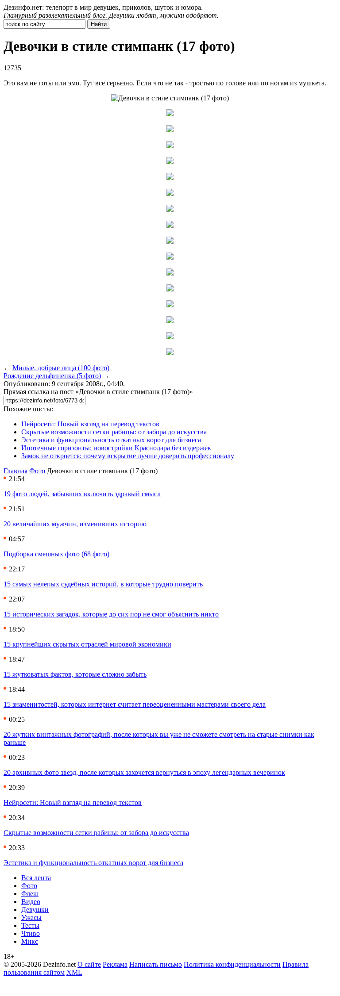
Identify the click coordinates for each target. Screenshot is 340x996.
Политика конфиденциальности (232, 964)
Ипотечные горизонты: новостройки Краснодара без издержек (116, 448)
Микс (29, 941)
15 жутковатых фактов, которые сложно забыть (75, 674)
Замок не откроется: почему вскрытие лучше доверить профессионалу (127, 456)
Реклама (115, 964)
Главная (15, 471)
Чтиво (30, 933)
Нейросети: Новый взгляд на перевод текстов (90, 424)
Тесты (30, 925)
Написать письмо (155, 964)
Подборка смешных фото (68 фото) (56, 554)
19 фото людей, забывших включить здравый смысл (82, 494)
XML (74, 972)
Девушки (35, 909)
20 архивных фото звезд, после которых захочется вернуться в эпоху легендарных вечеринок (144, 772)
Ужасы (31, 917)
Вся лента (36, 877)
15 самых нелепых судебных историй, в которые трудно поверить (103, 584)
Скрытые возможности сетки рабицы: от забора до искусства (114, 432)
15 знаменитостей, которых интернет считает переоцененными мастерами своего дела (135, 704)
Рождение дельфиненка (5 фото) (52, 375)
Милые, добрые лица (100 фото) (60, 368)
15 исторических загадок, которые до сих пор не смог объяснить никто (111, 614)
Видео (30, 901)
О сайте (89, 964)
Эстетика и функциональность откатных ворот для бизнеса (111, 440)
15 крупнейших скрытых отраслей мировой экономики (87, 644)
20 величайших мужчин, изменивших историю (75, 524)
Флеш (30, 893)
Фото (37, 471)
